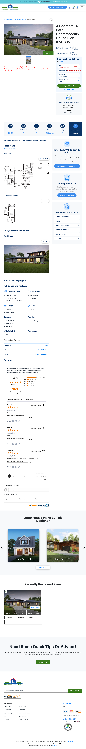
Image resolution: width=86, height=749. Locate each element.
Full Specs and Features (12, 140)
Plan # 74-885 (35, 607)
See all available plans (58, 2)
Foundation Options (30, 140)
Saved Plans (22, 706)
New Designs (7, 709)
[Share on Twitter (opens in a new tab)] (16, 421)
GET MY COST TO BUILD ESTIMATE (67, 166)
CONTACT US (67, 703)
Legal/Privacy (8, 713)
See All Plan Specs (75, 132)
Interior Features (62, 225)
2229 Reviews (17, 385)
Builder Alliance (23, 719)
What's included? (9, 149)
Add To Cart (70, 85)
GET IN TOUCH (43, 662)
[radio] (35, 377)
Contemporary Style (20, 19)
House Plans (8, 19)
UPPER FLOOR (9, 621)
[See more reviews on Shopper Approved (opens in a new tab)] (19, 421)
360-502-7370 (71, 719)
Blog (64, 706)
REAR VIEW (21, 617)
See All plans (43, 567)
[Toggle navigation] (82, 7)
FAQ (5, 716)
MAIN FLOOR (32, 617)
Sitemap (70, 741)
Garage (58, 238)
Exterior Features (62, 230)
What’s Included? (69, 89)
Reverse (48, 53)
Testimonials (22, 716)
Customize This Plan (67, 195)
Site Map (6, 719)
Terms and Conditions (25, 713)
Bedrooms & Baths (63, 217)
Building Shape (61, 234)
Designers (22, 709)
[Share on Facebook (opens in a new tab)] (13, 421)
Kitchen (58, 221)
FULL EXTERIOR (10, 617)
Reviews (43, 140)
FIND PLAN (76, 690)
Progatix (55, 745)
